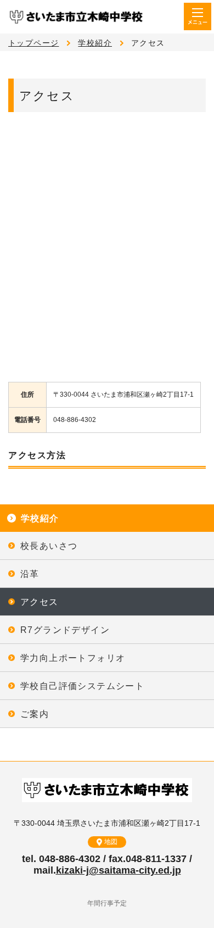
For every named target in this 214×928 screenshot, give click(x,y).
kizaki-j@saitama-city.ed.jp (118, 870)
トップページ (33, 42)
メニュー (197, 16)
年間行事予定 (107, 903)
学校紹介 (95, 42)
